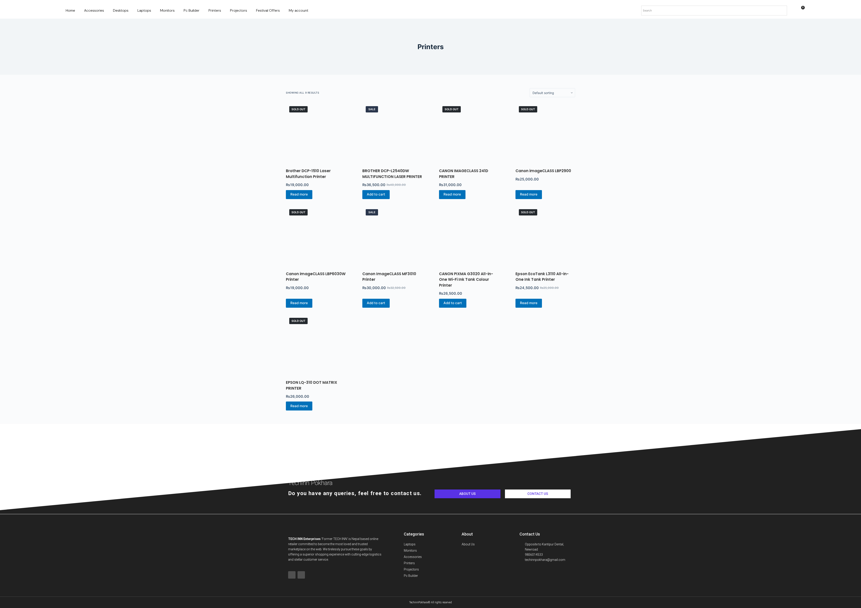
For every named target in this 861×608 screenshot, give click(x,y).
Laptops (144, 10)
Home (70, 10)
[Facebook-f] (292, 575)
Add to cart (376, 194)
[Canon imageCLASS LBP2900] (545, 132)
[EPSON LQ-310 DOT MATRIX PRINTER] (316, 344)
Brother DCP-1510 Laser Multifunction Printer (308, 173)
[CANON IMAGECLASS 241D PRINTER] (469, 132)
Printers (215, 10)
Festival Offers (268, 10)
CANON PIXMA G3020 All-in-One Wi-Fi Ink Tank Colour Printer (466, 279)
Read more (299, 194)
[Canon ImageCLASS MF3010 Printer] (392, 236)
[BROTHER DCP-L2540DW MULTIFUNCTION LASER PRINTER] (392, 132)
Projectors (238, 10)
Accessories (94, 10)
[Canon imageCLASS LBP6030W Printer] (316, 236)
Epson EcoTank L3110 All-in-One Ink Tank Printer (542, 276)
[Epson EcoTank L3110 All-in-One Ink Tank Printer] (545, 236)
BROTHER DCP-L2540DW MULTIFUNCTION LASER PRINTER (392, 173)
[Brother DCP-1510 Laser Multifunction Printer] (316, 132)
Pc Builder (192, 10)
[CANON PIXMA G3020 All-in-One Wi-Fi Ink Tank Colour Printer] (469, 236)
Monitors (167, 10)
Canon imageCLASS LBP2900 (543, 170)
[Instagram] (301, 575)
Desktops (120, 10)
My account (298, 10)
